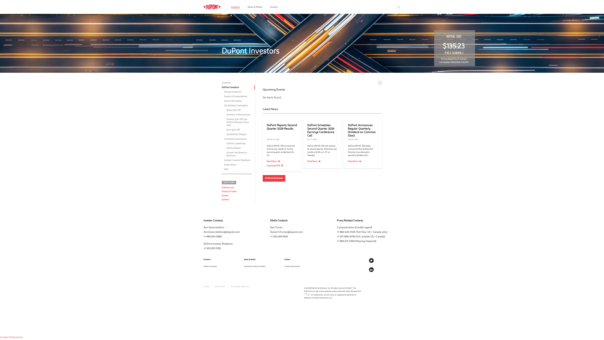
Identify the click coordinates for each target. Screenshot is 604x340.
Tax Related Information (236, 106)
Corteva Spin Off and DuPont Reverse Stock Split (237, 122)
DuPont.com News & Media (254, 266)
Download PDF (273, 166)
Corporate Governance (235, 139)
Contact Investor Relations (237, 160)
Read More (272, 161)
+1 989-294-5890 (213, 236)
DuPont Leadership (236, 143)
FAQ (226, 169)
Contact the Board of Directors (236, 154)
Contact (274, 7)
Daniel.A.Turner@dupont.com (286, 232)
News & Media (255, 7)
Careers (225, 199)
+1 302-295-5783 (212, 248)
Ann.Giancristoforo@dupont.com (222, 232)
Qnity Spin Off (233, 110)
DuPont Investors (230, 87)
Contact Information (292, 266)
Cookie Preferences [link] (11, 337)
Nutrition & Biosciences (238, 115)
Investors (235, 7)
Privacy (206, 287)
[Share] (380, 83)
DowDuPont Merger (236, 134)
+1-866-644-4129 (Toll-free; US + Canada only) (362, 232)
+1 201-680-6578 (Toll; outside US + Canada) (361, 236)
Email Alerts (230, 165)
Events (225, 196)
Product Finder (229, 191)
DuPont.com (228, 188)
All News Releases (274, 178)
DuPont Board (233, 148)
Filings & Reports (232, 92)
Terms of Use (220, 287)
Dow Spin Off (233, 130)
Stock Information (233, 101)
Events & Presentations (235, 96)
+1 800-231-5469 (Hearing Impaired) (356, 241)
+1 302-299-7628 (279, 236)
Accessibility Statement (240, 287)
